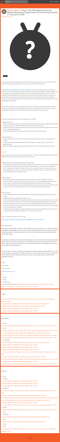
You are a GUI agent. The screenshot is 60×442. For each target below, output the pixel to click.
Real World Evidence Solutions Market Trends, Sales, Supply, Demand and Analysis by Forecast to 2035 (30, 330)
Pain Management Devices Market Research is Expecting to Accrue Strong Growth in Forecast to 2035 (30, 325)
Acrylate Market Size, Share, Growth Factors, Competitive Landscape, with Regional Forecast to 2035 (29, 335)
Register (56, 1)
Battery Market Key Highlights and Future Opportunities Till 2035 (20, 361)
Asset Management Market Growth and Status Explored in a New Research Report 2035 (26, 304)
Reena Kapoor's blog (6, 16)
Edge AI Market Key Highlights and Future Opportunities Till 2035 (20, 308)
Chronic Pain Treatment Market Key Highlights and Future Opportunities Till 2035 (24, 356)
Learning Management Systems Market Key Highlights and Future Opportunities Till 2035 (26, 333)
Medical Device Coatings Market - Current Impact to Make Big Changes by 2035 (24, 306)
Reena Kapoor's (14, 10)
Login (51, 1)
